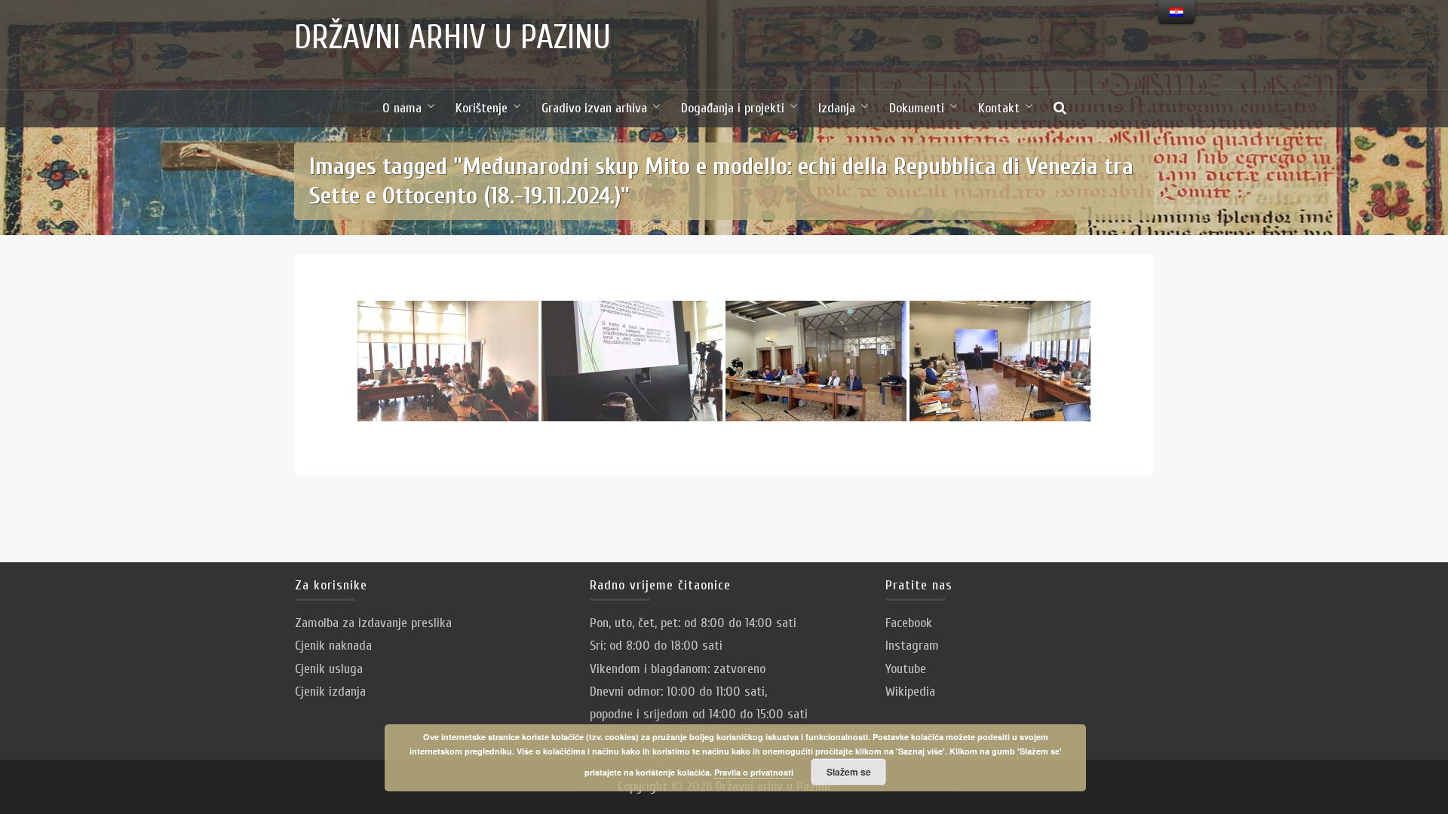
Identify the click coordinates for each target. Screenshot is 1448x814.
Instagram (912, 645)
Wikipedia (910, 691)
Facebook (908, 623)
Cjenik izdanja (330, 691)
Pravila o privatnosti (753, 772)
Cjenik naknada (333, 645)
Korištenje (482, 108)
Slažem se (849, 772)
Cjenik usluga (329, 669)
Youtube (905, 669)
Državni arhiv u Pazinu (452, 37)
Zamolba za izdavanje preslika (373, 623)
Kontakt (999, 108)
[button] (1060, 108)
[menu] (1176, 12)
